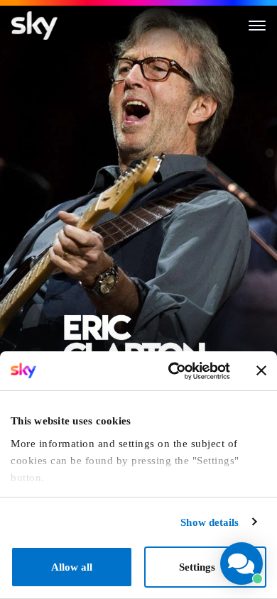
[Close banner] (261, 370)
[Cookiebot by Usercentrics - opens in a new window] (172, 371)
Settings (197, 567)
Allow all (71, 567)
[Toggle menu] (257, 25)
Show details (209, 522)
